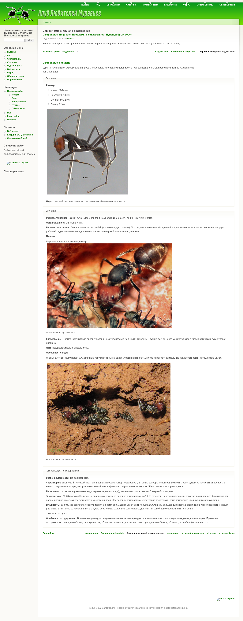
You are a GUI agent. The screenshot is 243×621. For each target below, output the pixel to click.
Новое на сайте (15, 91)
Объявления (18, 108)
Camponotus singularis (183, 51)
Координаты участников (20, 135)
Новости (11, 119)
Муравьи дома (150, 5)
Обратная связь (205, 5)
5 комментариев (51, 51)
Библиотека (170, 5)
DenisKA (71, 39)
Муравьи (211, 533)
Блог (14, 98)
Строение (131, 5)
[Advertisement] (138, 569)
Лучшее (16, 105)
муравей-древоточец (193, 533)
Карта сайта (13, 116)
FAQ (98, 5)
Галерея (85, 5)
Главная (47, 22)
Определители (227, 5)
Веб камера (13, 131)
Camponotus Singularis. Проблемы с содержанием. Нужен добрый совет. (87, 34)
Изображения (19, 101)
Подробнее (68, 51)
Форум (186, 5)
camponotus (91, 533)
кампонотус (173, 533)
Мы (9, 113)
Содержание (161, 51)
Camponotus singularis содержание (216, 51)
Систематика (113, 5)
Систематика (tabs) (17, 138)
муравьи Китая (226, 533)
